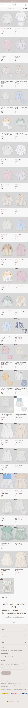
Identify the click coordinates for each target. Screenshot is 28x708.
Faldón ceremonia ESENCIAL (19, 570)
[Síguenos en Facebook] (2, 656)
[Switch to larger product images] (23, 8)
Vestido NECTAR (19, 440)
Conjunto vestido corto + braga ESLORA (21, 336)
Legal (3, 642)
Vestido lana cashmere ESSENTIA (20, 260)
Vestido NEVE (4, 159)
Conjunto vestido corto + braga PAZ (21, 517)
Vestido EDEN (4, 440)
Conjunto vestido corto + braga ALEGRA (7, 415)
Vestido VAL (4, 209)
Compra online (5, 636)
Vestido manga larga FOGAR (6, 336)
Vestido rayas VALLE (6, 595)
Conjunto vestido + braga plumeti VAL (7, 82)
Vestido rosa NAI (5, 184)
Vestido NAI (17, 184)
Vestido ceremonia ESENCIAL (5, 570)
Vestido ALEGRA (19, 465)
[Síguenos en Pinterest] (12, 656)
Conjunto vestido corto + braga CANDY (7, 363)
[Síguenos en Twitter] (5, 656)
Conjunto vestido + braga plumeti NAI (21, 55)
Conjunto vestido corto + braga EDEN (21, 415)
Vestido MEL (18, 159)
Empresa (4, 629)
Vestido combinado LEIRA (7, 311)
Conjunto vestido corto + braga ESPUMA (21, 389)
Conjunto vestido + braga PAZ (7, 108)
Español (18, 701)
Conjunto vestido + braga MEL (21, 29)
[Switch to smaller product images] (26, 8)
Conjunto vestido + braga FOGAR (21, 108)
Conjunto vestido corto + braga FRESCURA (21, 363)
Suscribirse (6, 672)
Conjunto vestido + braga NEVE (7, 29)
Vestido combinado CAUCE (5, 544)
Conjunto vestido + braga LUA (21, 82)
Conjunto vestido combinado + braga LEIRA (21, 134)
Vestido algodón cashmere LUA (7, 260)
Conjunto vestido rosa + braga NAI (6, 55)
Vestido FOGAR (18, 234)
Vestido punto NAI (19, 286)
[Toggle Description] (14, 623)
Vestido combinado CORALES (5, 491)
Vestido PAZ (4, 234)
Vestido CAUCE (18, 543)
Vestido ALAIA (4, 465)
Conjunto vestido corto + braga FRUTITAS (7, 389)
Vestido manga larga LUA (21, 311)
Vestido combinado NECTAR (19, 491)
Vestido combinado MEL (7, 286)
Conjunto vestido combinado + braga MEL (7, 134)
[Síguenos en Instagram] (9, 656)
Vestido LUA (18, 209)
